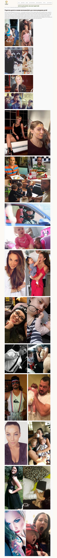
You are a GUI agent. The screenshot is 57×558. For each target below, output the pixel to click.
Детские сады (49, 2)
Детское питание (32, 2)
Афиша (27, 2)
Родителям (22, 2)
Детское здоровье (39, 2)
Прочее (44, 2)
